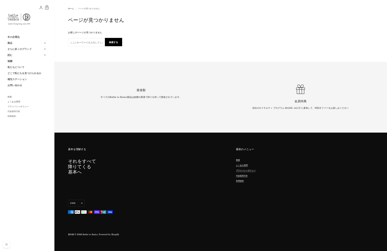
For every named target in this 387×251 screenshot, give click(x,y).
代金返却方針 (242, 175)
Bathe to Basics (90, 234)
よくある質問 (242, 165)
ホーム (71, 8)
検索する (113, 42)
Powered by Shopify (109, 234)
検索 (238, 160)
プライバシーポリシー (246, 170)
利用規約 (240, 181)
